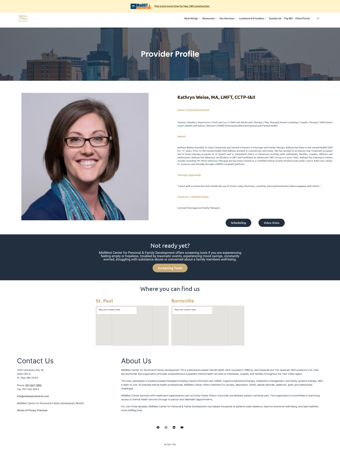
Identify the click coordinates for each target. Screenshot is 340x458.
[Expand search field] (318, 18)
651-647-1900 (33, 385)
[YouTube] (182, 427)
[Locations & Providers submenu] (265, 18)
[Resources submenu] (216, 18)
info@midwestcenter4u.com (33, 396)
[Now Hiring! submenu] (199, 18)
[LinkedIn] (174, 427)
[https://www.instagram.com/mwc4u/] (166, 427)
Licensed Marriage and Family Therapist (198, 207)
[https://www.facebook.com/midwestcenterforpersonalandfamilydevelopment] (158, 427)
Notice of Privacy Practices (32, 410)
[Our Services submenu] (235, 18)
